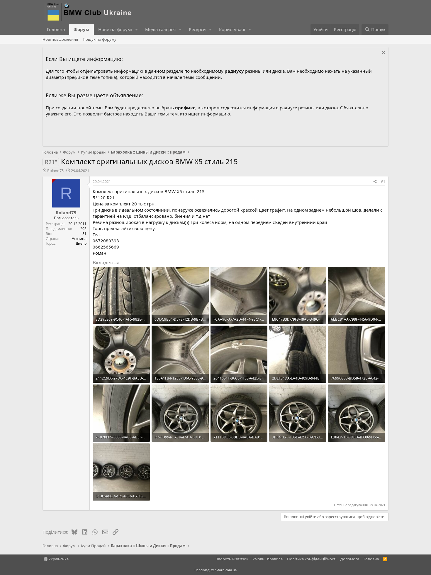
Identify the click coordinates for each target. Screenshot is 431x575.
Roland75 (55, 170)
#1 (383, 181)
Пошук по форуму (99, 39)
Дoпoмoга (349, 559)
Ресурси (197, 29)
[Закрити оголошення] (382, 53)
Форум (81, 29)
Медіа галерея (160, 29)
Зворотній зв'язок (232, 559)
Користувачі (232, 29)
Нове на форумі (115, 29)
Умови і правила (267, 559)
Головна (56, 29)
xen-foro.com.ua (224, 570)
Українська (58, 559)
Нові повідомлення (60, 39)
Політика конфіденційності (311, 559)
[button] (137, 29)
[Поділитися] (375, 181)
